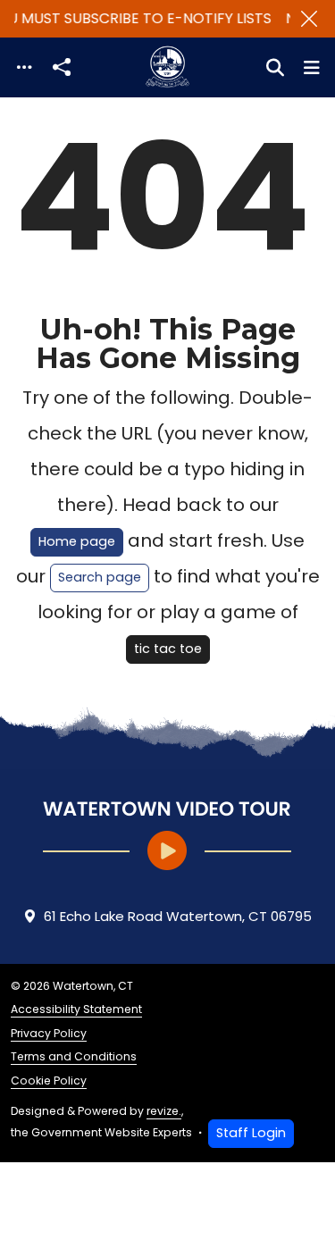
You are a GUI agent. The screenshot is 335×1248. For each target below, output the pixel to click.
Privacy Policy (49, 1033)
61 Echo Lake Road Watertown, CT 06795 (178, 916)
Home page (76, 541)
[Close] (309, 18)
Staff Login (251, 1133)
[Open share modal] (62, 67)
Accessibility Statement (76, 1009)
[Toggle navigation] (24, 67)
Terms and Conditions (74, 1056)
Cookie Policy (49, 1080)
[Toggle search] (275, 68)
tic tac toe (168, 649)
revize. (164, 1110)
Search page (99, 577)
